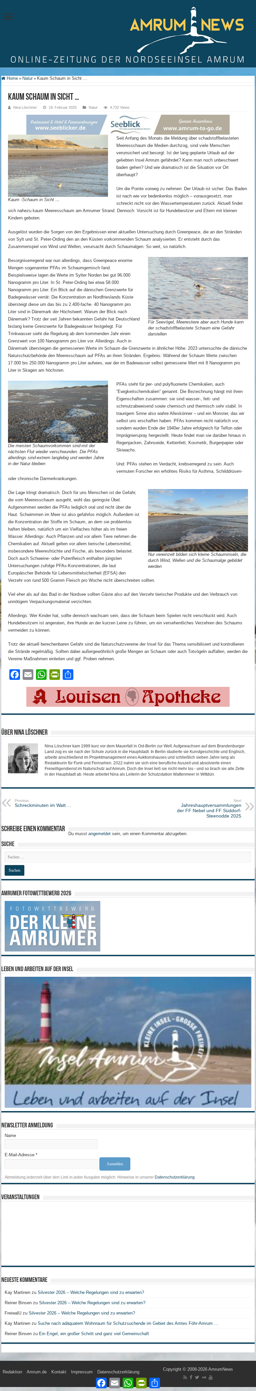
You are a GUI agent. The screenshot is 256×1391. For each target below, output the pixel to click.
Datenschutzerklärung (175, 1177)
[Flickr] (204, 1377)
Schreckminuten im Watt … (43, 803)
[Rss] (185, 1377)
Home (11, 78)
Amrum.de (37, 1371)
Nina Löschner (25, 107)
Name (10, 1135)
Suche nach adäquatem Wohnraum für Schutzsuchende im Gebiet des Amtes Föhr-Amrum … (128, 1323)
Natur (27, 78)
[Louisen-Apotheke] (128, 696)
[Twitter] (197, 1377)
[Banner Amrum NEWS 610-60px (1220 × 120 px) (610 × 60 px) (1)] (128, 124)
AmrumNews (220, 1369)
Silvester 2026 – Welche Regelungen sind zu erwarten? (91, 1292)
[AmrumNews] (128, 34)
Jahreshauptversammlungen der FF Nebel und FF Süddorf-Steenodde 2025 (209, 809)
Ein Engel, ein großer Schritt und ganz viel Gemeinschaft (94, 1333)
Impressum (82, 1371)
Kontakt (58, 1371)
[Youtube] (210, 1377)
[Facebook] (191, 1377)
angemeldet (99, 833)
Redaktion (12, 1371)
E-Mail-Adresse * (21, 1154)
